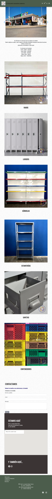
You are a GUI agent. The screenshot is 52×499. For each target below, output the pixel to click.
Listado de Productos (9, 478)
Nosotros (7, 481)
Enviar (7, 412)
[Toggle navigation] (49, 3)
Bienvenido (7, 477)
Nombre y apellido (8, 392)
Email (6, 397)
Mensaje (6, 401)
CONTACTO (7, 480)
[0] (44, 3)
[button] (5, 22)
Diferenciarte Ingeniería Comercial (15, 3)
